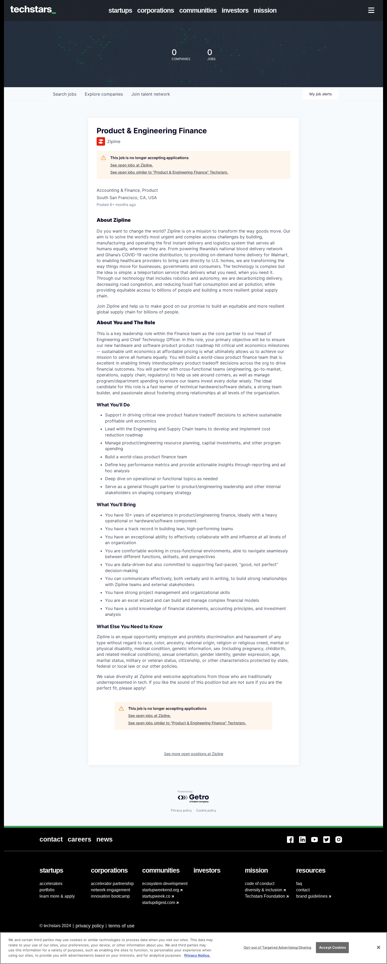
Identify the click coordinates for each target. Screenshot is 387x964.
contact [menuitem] (303, 890)
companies (104, 94)
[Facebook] (293, 842)
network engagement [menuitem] (110, 890)
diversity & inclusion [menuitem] (263, 890)
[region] (193, 948)
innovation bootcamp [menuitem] (110, 896)
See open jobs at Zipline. (131, 165)
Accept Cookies (332, 947)
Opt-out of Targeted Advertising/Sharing (277, 947)
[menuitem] (121, 10)
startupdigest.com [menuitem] (158, 902)
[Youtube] (317, 842)
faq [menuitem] (299, 883)
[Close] (378, 947)
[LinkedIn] (305, 842)
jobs (64, 94)
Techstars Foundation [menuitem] (265, 896)
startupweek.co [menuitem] (156, 896)
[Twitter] (329, 842)
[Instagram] (341, 842)
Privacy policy (181, 810)
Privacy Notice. (197, 955)
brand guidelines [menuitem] (312, 896)
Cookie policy (206, 810)
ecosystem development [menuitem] (164, 883)
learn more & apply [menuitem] (57, 896)
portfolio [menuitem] (46, 890)
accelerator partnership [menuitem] (112, 883)
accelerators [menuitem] (50, 883)
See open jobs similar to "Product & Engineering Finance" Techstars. (169, 172)
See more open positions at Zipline (193, 753)
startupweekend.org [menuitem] (160, 890)
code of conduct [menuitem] (259, 883)
